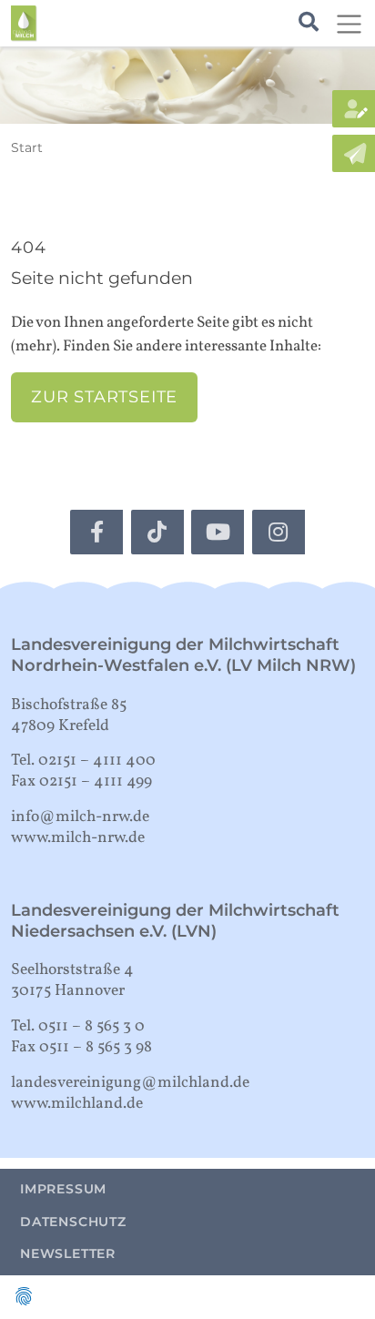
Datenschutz (73, 1221)
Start (27, 147)
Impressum (63, 1189)
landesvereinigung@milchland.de (130, 1082)
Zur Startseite (104, 396)
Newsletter (68, 1253)
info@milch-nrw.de (80, 817)
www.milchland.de (77, 1103)
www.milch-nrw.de (78, 838)
